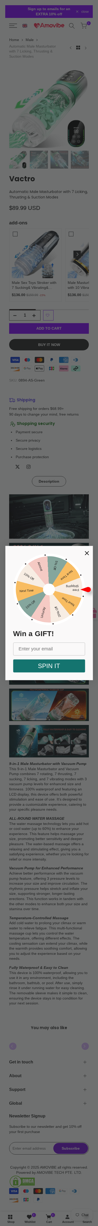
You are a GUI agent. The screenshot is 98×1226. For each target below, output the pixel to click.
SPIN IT (49, 665)
